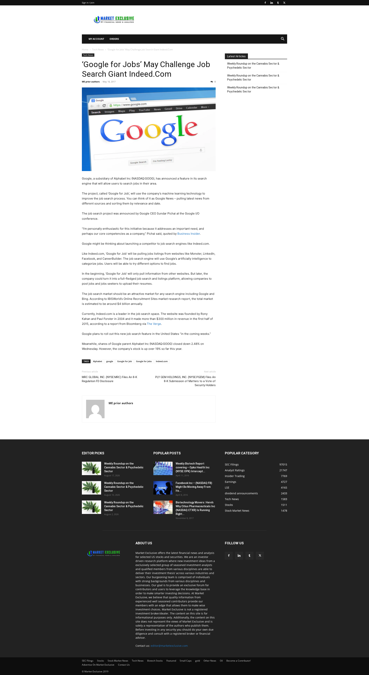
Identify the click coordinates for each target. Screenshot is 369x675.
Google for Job (124, 361)
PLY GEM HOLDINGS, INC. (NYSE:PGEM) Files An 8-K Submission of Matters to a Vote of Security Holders (185, 381)
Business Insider (188, 233)
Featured (171, 660)
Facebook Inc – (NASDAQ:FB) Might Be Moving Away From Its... (194, 486)
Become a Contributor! (238, 660)
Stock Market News (118, 660)
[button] (282, 39)
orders (114, 39)
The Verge (154, 324)
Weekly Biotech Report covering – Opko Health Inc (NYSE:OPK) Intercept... (192, 467)
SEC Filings (87, 660)
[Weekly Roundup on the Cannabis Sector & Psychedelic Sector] (91, 468)
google (109, 361)
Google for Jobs (144, 361)
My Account (96, 39)
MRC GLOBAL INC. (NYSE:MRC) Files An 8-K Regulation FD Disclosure (109, 379)
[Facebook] (265, 2)
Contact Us (124, 664)
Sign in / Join (88, 2)
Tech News (98, 49)
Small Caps (186, 660)
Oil (221, 660)
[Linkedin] (271, 2)
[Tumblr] (278, 2)
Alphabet (97, 361)
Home (85, 49)
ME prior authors (91, 81)
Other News (210, 660)
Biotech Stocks (155, 660)
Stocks (100, 660)
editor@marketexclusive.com (169, 646)
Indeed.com (162, 361)
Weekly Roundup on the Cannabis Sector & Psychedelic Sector (253, 65)
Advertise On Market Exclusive (98, 664)
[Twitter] (284, 2)
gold (197, 660)
